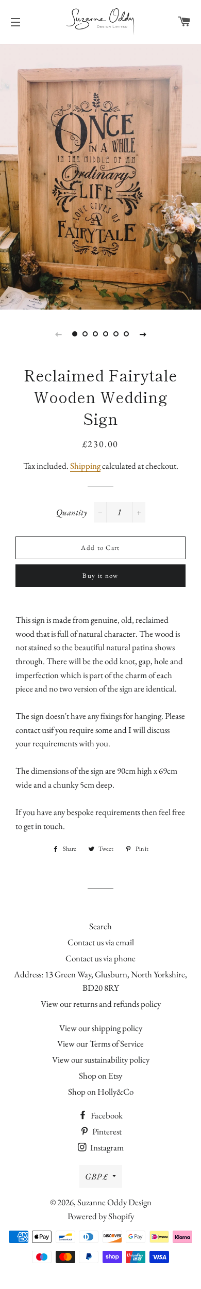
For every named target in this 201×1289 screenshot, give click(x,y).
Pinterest (106, 1131)
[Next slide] (142, 334)
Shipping (85, 465)
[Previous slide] (58, 334)
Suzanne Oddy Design (114, 1202)
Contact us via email (101, 942)
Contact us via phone (100, 958)
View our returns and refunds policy (101, 1003)
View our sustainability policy (100, 1059)
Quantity (71, 512)
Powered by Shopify (101, 1216)
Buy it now (100, 575)
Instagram (106, 1147)
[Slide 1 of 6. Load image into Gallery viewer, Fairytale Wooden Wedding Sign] (75, 334)
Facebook (106, 1115)
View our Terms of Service (100, 1043)
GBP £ (96, 1176)
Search (100, 926)
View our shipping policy (100, 1028)
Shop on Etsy (100, 1075)
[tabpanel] (100, 175)
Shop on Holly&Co (100, 1091)
